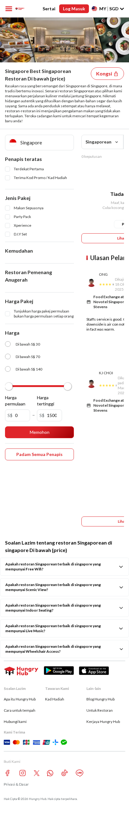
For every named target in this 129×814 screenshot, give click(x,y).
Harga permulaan (13, 400)
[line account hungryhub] (79, 773)
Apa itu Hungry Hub (20, 699)
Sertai (49, 8)
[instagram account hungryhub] (22, 773)
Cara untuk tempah (19, 710)
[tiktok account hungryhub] (64, 773)
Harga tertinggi (45, 400)
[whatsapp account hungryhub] (50, 773)
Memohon (39, 432)
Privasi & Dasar (16, 784)
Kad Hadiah (54, 699)
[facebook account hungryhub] (7, 773)
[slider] (9, 386)
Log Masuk (74, 8)
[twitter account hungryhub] (36, 773)
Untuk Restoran (99, 710)
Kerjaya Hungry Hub (103, 721)
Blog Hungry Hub (100, 699)
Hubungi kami (15, 721)
